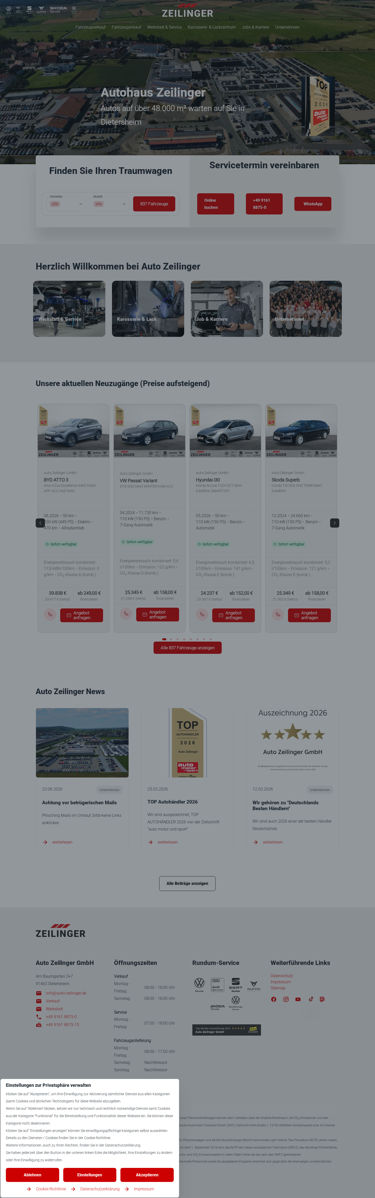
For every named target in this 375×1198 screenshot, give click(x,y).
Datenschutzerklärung (100, 1189)
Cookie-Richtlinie (51, 1189)
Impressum (144, 1189)
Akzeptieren (147, 1174)
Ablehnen (32, 1174)
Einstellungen (89, 1174)
